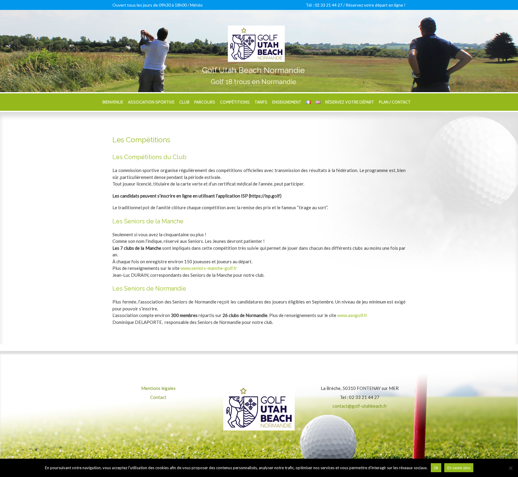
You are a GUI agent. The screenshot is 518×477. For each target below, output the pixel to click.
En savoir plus (458, 468)
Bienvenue (113, 102)
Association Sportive (151, 102)
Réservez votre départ (349, 102)
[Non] (511, 468)
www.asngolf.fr (352, 315)
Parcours (204, 102)
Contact (158, 397)
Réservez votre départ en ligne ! (376, 5)
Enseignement (286, 102)
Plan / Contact (395, 102)
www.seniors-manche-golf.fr (208, 268)
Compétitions (235, 102)
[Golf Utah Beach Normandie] (256, 29)
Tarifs (261, 102)
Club (184, 102)
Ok (436, 468)
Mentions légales (158, 388)
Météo (196, 5)
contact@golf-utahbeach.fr (359, 406)
